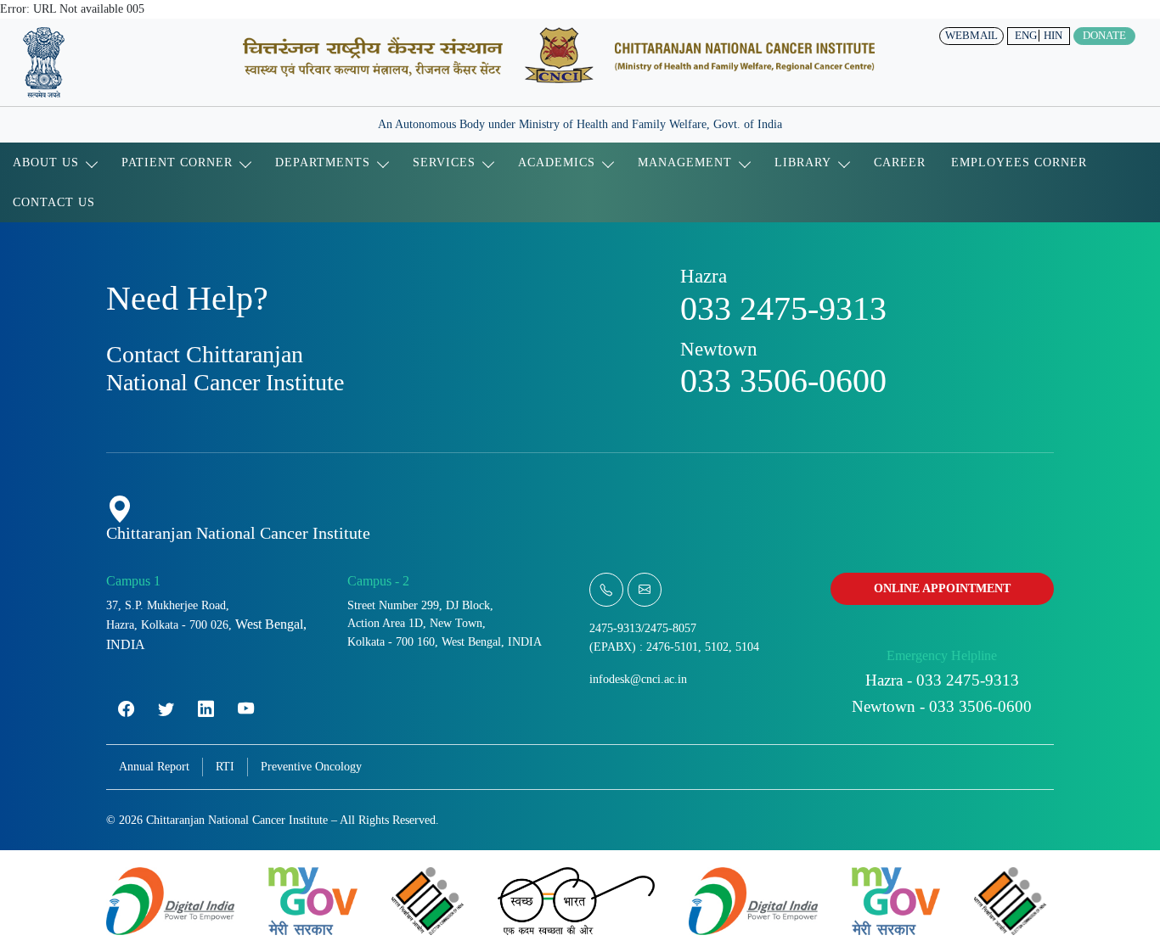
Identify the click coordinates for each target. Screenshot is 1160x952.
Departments (322, 162)
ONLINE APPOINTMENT (942, 588)
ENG (1026, 36)
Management (685, 162)
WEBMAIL (971, 36)
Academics (556, 162)
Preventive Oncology (311, 766)
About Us (46, 162)
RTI (225, 766)
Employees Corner (1019, 162)
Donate (1104, 36)
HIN (1053, 36)
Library (802, 162)
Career (900, 162)
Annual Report (154, 766)
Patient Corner (177, 162)
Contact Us (54, 202)
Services (444, 162)
